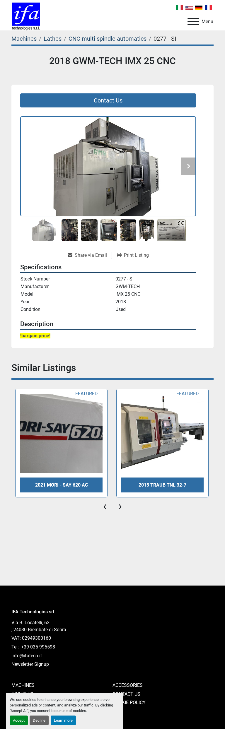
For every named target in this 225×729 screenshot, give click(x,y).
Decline (39, 720)
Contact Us (126, 694)
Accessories (127, 685)
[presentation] (105, 506)
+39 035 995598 (37, 647)
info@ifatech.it (26, 655)
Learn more (63, 720)
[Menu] (193, 21)
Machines (23, 685)
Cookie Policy (129, 702)
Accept (19, 720)
